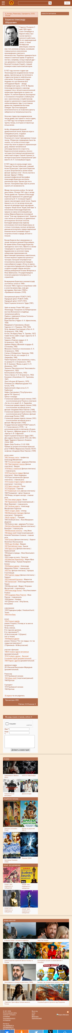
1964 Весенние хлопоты (13, 531)
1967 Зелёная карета (12, 506)
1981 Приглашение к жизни (14, 464)
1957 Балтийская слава (13, 546)
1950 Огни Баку (10, 614)
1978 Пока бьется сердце (13, 473)
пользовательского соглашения (9, 1019)
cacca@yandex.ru (8, 1027)
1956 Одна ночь (10, 548)
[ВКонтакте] (7, 1031)
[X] (50, 1031)
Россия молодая (14, 462)
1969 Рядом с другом (12, 661)
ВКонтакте (35, 1016)
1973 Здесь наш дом (11, 486)
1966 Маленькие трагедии (14, 513)
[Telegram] (36, 1031)
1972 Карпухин (9, 488)
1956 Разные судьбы (12, 621)
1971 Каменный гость (12, 491)
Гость (67, 3)
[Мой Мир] (65, 1031)
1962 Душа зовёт (10, 533)
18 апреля (8, 696)
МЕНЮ (3, 4)
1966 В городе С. (10, 517)
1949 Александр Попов (13, 590)
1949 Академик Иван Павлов (15, 595)
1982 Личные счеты (11, 457)
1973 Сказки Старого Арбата (14, 482)
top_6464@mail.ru (8, 1025)
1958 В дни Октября (11, 544)
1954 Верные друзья (11, 566)
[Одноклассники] (22, 1031)
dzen (33, 1015)
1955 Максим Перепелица (14, 559)
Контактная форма (9, 1029)
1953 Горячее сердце (12, 575)
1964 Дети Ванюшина (12, 526)
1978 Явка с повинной (12, 469)
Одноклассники (37, 1018)
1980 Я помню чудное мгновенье (16, 652)
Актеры (9, 14)
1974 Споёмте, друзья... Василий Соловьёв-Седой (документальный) (17, 657)
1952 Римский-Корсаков (13, 579)
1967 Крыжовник (10, 502)
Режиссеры (17, 14)
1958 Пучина (9, 539)
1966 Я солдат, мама (12, 511)
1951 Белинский (10, 582)
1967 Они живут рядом (12, 500)
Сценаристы (26, 14)
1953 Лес (7, 570)
